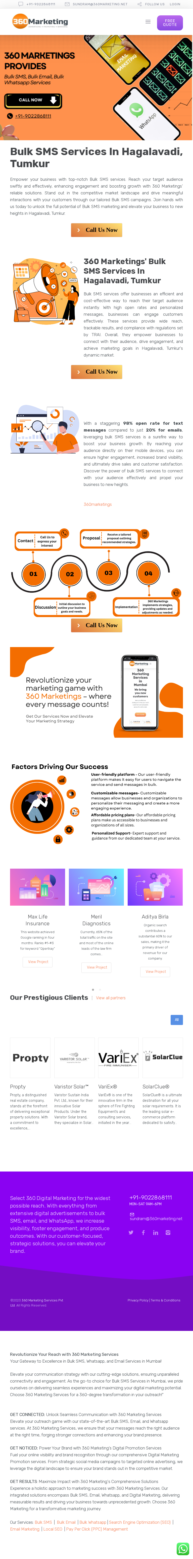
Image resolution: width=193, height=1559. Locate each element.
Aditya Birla (155, 916)
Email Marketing (24, 1529)
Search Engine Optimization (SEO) (140, 1522)
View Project (38, 962)
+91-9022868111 (40, 4)
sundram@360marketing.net (100, 4)
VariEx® (107, 1086)
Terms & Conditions (165, 1300)
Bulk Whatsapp (92, 1522)
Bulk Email (66, 1522)
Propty (18, 1086)
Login (175, 4)
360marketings (98, 504)
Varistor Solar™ (71, 1086)
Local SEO (52, 1529)
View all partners (111, 998)
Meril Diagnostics (96, 920)
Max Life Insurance (38, 920)
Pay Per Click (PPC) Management (97, 1529)
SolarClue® (155, 1086)
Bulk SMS (43, 1522)
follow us (155, 4)
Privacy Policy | (139, 1300)
